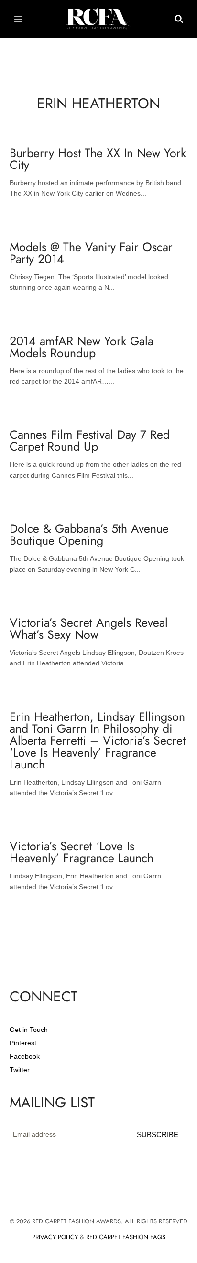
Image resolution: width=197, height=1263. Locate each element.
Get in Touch (29, 1029)
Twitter (20, 1070)
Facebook (25, 1056)
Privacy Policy (55, 1237)
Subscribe (157, 1134)
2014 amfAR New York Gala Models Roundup (81, 346)
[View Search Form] (178, 19)
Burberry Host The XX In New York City (98, 158)
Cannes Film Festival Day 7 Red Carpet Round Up (90, 440)
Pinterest (23, 1043)
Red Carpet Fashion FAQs (125, 1237)
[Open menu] (18, 18)
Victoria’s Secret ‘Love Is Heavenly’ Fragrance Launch (81, 851)
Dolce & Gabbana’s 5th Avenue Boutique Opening (89, 534)
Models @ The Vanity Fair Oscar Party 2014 (91, 252)
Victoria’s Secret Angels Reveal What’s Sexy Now (89, 628)
